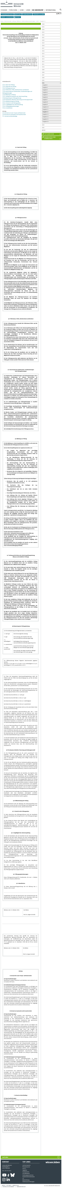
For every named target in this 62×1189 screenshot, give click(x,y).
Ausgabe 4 (45, 92)
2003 (43, 125)
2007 (43, 75)
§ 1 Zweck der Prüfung (9, 84)
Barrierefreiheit (21, 1186)
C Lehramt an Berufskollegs (10, 116)
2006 (43, 77)
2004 (37, 21)
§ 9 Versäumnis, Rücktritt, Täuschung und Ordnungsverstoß (18, 99)
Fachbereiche (25, 1172)
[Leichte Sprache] (56, 13)
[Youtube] (4, 1175)
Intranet (17, 17)
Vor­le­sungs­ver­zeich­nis (27, 1175)
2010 (43, 66)
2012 (43, 61)
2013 (43, 58)
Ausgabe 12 (42, 21)
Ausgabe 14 (45, 116)
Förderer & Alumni (38, 14)
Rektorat (19, 21)
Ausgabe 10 (45, 107)
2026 (43, 24)
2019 (43, 42)
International (51, 10)
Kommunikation (27, 14)
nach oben (5, 1157)
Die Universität (7, 21)
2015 (43, 53)
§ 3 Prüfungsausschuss (9, 88)
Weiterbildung (25, 1180)
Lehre (22, 10)
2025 (43, 26)
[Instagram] (4, 1180)
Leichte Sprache (26, 1165)
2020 (43, 40)
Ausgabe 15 (45, 119)
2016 (43, 50)
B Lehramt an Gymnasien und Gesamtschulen (15, 114)
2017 (43, 48)
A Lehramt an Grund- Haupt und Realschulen (14, 113)
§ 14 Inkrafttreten (8, 108)
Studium (4, 10)
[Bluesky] (12, 1175)
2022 (43, 34)
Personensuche (26, 1167)
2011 (43, 64)
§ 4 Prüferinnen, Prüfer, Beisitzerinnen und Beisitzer (16, 89)
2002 (43, 127)
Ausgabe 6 (45, 97)
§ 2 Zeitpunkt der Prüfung (10, 86)
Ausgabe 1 (45, 85)
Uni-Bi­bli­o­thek (26, 1173)
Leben (28, 10)
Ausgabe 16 (45, 121)
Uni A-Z (24, 1168)
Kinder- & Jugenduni (7, 17)
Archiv (43, 130)
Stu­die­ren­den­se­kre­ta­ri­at (28, 1176)
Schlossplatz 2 (6, 1166)
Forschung (13, 10)
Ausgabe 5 (45, 94)
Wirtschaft (18, 14)
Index (3, 1185)
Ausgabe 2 (45, 87)
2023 (43, 32)
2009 (43, 69)
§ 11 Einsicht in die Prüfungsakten (12, 103)
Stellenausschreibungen (28, 1181)
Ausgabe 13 (45, 114)
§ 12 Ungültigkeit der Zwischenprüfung (13, 104)
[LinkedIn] (8, 1180)
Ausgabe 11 (45, 109)
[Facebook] (8, 1175)
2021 (43, 37)
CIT (23, 1178)
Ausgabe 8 (45, 102)
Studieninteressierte (7, 14)
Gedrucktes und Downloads (50, 138)
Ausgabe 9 (45, 104)
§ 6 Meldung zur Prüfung (10, 94)
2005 (43, 80)
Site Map (8, 1185)
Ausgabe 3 (45, 90)
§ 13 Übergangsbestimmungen (11, 106)
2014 (43, 56)
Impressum (16, 1185)
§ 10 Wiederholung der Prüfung (11, 101)
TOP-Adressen (49, 134)
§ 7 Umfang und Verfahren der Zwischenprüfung (15, 96)
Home (2, 21)
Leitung (14, 21)
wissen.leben (53, 1162)
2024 (43, 29)
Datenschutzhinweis (8, 1186)
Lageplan (24, 1170)
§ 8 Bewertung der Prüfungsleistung (12, 98)
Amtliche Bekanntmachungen (28, 21)
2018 (43, 45)
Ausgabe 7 (45, 99)
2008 (43, 72)
